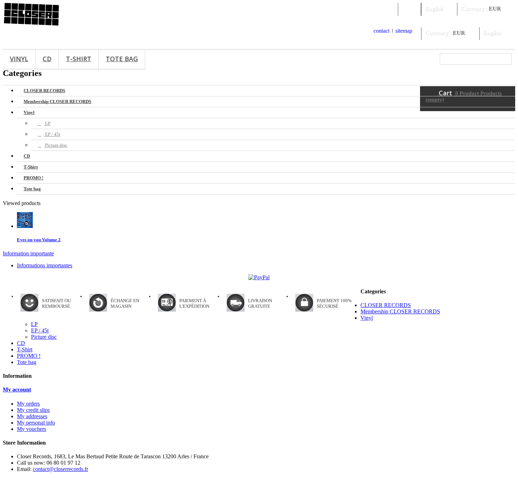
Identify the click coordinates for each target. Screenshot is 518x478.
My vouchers (31, 429)
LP (47, 123)
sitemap (403, 31)
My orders (28, 404)
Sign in (409, 9)
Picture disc (55, 145)
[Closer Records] (32, 24)
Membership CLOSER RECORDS (57, 101)
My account (17, 390)
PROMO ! (33, 177)
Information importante (28, 253)
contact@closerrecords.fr (60, 469)
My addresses (32, 416)
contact (381, 31)
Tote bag (122, 59)
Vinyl (19, 59)
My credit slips (33, 410)
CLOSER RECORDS (44, 90)
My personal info (36, 423)
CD (47, 59)
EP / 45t (52, 134)
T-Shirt (78, 59)
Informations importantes (44, 265)
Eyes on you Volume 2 (39, 239)
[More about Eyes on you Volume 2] (25, 226)
